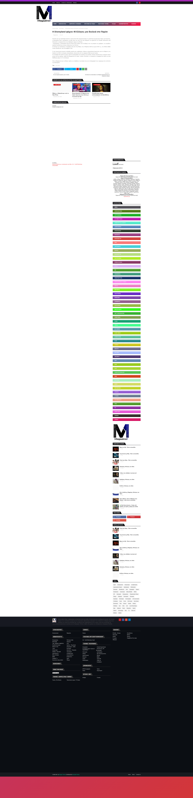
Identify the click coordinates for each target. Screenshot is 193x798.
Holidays (117, 356)
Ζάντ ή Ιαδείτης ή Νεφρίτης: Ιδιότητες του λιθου (129, 493)
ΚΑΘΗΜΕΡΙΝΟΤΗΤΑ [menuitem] (123, 23)
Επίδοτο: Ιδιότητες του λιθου (126, 485)
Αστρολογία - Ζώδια (71, 646)
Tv (115, 407)
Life (116, 368)
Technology (118, 399)
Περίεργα (117, 289)
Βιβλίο (98, 657)
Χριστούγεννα (55, 653)
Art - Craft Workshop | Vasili (89, 640)
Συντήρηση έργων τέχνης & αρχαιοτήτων (89, 649)
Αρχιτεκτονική (86, 655)
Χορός (84, 658)
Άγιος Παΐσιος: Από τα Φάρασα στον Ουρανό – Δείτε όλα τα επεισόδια (128, 499)
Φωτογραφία (118, 309)
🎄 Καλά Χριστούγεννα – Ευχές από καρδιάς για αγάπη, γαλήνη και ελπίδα (129, 506)
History (117, 352)
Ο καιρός (115, 638)
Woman (116, 415)
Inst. (116, 360)
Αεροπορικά (99, 670)
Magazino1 (55, 35)
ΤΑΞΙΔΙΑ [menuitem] (114, 23)
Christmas (117, 317)
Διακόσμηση (118, 226)
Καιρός (116, 250)
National (117, 380)
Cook (116, 321)
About (133, 774)
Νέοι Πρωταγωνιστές (101, 653)
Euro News (61, 28)
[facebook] (137, 3)
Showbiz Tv (55, 658)
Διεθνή (114, 636)
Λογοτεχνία (118, 258)
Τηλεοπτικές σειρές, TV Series (73, 680)
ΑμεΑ (116, 207)
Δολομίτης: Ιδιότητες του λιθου (127, 466)
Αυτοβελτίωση (70, 653)
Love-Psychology (120, 372)
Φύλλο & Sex (55, 646)
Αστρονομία (118, 215)
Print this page (56, 673)
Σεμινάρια (117, 301)
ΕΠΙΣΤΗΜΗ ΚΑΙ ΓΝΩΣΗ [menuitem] (89, 23)
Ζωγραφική (118, 246)
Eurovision (118, 337)
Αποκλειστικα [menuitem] (62, 23)
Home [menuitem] (55, 23)
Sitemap (75, 2)
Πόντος (128, 636)
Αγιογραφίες (55, 165)
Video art (99, 660)
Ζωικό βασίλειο (70, 655)
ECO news (117, 329)
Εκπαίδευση (118, 238)
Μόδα (116, 266)
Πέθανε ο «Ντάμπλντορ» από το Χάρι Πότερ (60, 94)
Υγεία (53, 648)
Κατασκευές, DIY (100, 648)
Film (116, 340)
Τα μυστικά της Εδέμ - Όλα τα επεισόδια (129, 453)
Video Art (117, 411)
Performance (85, 660)
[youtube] (119, 520)
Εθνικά (128, 634)
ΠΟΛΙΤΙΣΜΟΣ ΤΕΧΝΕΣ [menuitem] (103, 23)
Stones (117, 396)
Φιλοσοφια (117, 305)
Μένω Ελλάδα (118, 262)
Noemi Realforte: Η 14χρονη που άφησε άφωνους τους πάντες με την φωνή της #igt (80, 95)
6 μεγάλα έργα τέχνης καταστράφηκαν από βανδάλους (100, 94)
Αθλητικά (115, 639)
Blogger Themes (62, 774)
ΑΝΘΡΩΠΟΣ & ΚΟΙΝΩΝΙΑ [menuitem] (75, 23)
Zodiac (116, 419)
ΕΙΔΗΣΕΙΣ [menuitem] (133, 23)
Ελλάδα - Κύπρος (116, 633)
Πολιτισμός (118, 293)
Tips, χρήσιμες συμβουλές (58, 643)
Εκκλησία (117, 234)
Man (116, 376)
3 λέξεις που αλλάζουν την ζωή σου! (128, 473)
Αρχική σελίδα (55, 28)
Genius (116, 344)
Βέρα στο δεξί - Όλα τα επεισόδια (127, 447)
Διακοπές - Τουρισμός (71, 650)
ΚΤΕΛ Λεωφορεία (86, 669)
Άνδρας (84, 677)
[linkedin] (129, 620)
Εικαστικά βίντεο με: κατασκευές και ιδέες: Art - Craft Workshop (67, 164)
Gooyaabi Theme (75, 774)
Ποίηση (84, 653)
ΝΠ (115, 270)
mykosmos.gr (127, 196)
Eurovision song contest (57, 660)
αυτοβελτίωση (118, 219)
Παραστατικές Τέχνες (120, 281)
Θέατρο (98, 655)
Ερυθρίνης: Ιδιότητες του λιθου (127, 479)
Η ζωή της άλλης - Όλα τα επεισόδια (128, 460)
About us (58, 2)
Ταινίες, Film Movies (56, 680)
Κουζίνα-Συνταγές (56, 645)
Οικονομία (117, 274)
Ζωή (68, 643)
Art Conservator (119, 313)
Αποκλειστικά (118, 211)
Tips (116, 403)
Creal (116, 325)
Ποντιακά (117, 297)
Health (116, 348)
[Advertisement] (81, 151)
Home (53, 2)
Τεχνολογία (69, 651)
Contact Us (138, 774)
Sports (117, 392)
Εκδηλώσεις (118, 230)
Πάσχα (116, 285)
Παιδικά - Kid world (56, 651)
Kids (116, 364)
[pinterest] (140, 3)
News (116, 384)
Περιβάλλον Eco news (132, 638)
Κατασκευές (118, 254)
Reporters (118, 388)
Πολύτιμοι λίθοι (70, 640)
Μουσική (84, 657)
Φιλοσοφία (54, 641)
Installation (99, 662)
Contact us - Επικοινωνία (67, 2)
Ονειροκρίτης (118, 278)
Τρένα (98, 669)
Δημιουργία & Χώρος (120, 222)
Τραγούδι (99, 658)
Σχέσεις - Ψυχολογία (71, 645)
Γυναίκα (98, 677)
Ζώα (116, 242)
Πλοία (84, 670)
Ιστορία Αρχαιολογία (101, 647)
